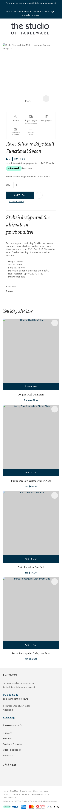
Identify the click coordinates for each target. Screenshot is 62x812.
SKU (8, 286)
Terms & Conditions (40, 794)
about (9, 11)
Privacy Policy (9, 798)
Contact (7, 794)
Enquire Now (31, 386)
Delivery (7, 733)
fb (31, 7)
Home (5, 791)
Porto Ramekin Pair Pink (31, 567)
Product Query (16, 201)
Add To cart (31, 472)
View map (9, 717)
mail (27, 7)
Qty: (8, 184)
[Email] (23, 291)
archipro (41, 774)
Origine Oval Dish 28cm (31, 394)
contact (36, 15)
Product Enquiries (12, 744)
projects (26, 15)
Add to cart (20, 195)
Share (9, 291)
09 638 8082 (11, 694)
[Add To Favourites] (39, 195)
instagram (35, 7)
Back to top (25, 791)
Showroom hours (40, 791)
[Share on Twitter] (19, 291)
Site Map (14, 791)
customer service (22, 11)
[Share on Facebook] (14, 291)
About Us (8, 755)
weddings (49, 11)
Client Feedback (12, 749)
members (38, 11)
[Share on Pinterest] (28, 291)
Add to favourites (54, 323)
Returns (7, 738)
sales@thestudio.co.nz (15, 698)
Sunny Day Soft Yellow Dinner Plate (31, 481)
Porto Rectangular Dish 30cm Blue (31, 653)
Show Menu (5, 27)
